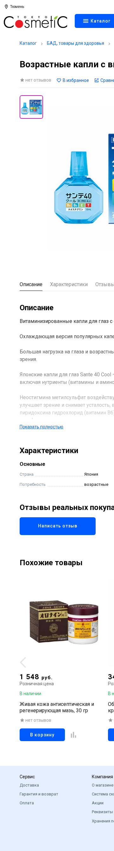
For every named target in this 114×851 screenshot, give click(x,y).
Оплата (27, 803)
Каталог (28, 43)
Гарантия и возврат (39, 794)
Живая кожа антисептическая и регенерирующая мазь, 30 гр (57, 707)
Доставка (29, 785)
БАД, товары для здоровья (75, 43)
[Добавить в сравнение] (73, 734)
